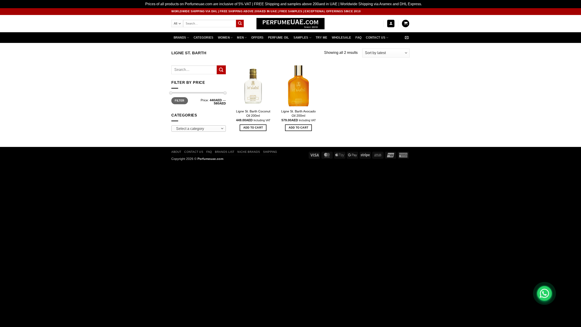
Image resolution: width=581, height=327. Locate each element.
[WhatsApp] (544, 293)
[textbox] (197, 129)
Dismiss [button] (429, 4)
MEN (240, 37)
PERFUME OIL (278, 37)
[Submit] (240, 23)
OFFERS (257, 37)
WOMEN (224, 37)
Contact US (375, 37)
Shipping (270, 152)
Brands (180, 37)
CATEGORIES (204, 37)
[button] (390, 23)
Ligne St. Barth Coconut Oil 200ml (253, 113)
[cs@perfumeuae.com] (407, 37)
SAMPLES (300, 37)
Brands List (224, 152)
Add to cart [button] (253, 127)
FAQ (358, 37)
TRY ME (321, 37)
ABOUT (176, 152)
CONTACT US (193, 152)
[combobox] (198, 128)
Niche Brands (248, 152)
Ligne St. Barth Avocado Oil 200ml (298, 113)
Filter (179, 100)
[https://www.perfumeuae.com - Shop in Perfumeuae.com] (290, 23)
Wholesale (341, 37)
